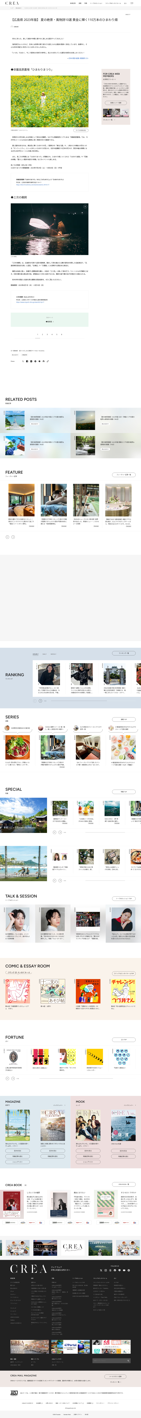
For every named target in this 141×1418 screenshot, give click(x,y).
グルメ (12, 1291)
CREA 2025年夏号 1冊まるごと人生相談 (57, 1309)
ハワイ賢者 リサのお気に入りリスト (38, 1292)
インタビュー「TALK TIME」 (100, 1297)
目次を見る (17, 1151)
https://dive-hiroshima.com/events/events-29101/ (32, 185)
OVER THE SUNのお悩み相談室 (81, 1296)
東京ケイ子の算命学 (119, 1294)
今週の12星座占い (118, 1291)
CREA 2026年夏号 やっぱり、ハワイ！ (57, 1286)
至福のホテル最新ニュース (38, 1299)
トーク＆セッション (96, 3)
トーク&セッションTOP (79, 1282)
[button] (7, 537)
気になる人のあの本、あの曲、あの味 (81, 1286)
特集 (85, 3)
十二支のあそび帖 (97, 1294)
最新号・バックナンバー (16, 1362)
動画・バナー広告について (63, 1403)
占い (125, 3)
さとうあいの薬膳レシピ (37, 1307)
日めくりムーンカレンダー (121, 1297)
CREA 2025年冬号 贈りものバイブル (56, 1319)
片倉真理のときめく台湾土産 (38, 1288)
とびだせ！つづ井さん (99, 1291)
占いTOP (124, 1039)
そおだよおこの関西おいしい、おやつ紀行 (39, 1303)
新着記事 (73, 3)
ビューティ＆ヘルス (15, 1300)
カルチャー (13, 1294)
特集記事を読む (18, 1156)
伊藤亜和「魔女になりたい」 (100, 1285)
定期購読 (89, 1403)
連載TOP (33, 1282)
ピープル (33, 1362)
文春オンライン (78, 1414)
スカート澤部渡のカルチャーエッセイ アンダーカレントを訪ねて (101, 1305)
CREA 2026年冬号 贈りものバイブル (56, 1297)
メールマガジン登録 (115, 1376)
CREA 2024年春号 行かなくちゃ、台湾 (57, 1333)
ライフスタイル (14, 1297)
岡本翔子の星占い (118, 1285)
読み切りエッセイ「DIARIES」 (101, 1288)
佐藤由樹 (16, 27)
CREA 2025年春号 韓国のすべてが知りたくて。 (59, 1314)
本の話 (86, 1414)
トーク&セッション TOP (124, 898)
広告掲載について (77, 1403)
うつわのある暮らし (36, 1310)
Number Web (67, 1414)
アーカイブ (13, 1311)
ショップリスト (18, 1162)
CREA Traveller (57, 1414)
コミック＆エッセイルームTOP (124, 973)
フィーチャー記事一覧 (124, 475)
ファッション (13, 1303)
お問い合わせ (49, 1403)
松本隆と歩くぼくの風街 (79, 1293)
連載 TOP (124, 719)
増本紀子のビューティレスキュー (39, 1323)
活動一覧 (54, 1365)
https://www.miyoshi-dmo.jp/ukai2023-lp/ (29, 302)
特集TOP (54, 1282)
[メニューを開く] (132, 3)
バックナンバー (58, 1105)
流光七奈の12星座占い (119, 1288)
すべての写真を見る (81, 130)
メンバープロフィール (57, 1362)
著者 (32, 1365)
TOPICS (12, 1320)
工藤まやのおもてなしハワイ (38, 1296)
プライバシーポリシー (113, 1403)
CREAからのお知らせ (15, 1323)
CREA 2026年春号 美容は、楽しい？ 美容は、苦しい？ (60, 1292)
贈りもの (12, 1285)
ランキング (13, 1308)
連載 (80, 3)
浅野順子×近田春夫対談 (79, 1290)
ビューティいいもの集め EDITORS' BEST (37, 1314)
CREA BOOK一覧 (124, 1184)
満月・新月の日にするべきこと (122, 1300)
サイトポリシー (100, 1403)
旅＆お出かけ (15, 355)
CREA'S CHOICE (14, 1317)
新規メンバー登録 (115, 103)
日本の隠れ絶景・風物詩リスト (78, 58)
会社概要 (38, 1403)
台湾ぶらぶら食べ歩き (37, 1285)
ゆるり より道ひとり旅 (99, 1310)
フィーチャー (13, 1314)
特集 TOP (124, 792)
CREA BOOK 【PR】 (15, 1365)
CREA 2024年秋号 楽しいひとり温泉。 (57, 1323)
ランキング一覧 (124, 653)
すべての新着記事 (14, 1282)
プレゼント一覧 (107, 120)
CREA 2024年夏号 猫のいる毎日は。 (56, 1328)
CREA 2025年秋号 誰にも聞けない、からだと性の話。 (60, 1303)
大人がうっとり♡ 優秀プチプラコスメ (38, 1318)
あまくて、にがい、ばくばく (100, 1300)
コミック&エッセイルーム (113, 3)
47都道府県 (24, 355)
